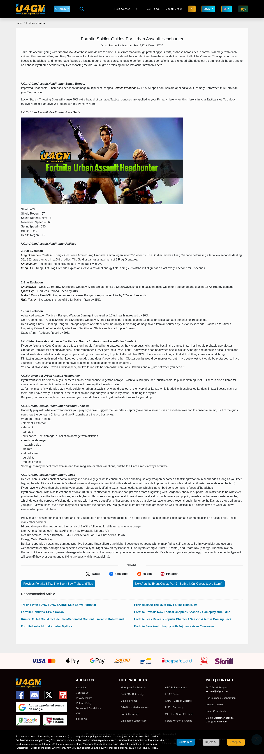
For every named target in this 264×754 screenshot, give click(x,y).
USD (207, 8)
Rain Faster (28, 299)
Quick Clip (27, 291)
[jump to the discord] (34, 695)
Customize (186, 742)
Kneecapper (29, 263)
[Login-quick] (192, 9)
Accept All (236, 742)
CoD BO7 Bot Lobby (132, 694)
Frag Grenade (30, 255)
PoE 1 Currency (174, 707)
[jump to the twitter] (48, 695)
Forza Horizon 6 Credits (178, 720)
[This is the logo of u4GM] (30, 9)
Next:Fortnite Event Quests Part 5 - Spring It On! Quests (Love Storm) (178, 583)
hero (159, 65)
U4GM (219, 704)
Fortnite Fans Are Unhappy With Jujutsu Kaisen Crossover (174, 626)
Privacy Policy (84, 697)
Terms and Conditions (88, 708)
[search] (81, 9)
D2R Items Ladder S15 (134, 720)
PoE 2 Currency (130, 714)
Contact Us (82, 692)
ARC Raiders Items (176, 687)
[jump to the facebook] (20, 695)
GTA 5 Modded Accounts (135, 707)
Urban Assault (67, 52)
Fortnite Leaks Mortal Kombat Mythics (47, 626)
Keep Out (27, 268)
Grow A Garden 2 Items (178, 700)
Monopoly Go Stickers (133, 687)
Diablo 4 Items (129, 700)
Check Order (174, 8)
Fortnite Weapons (125, 88)
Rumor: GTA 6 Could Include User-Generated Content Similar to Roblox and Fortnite (75, 619)
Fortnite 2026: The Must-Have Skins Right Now (165, 604)
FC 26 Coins (172, 694)
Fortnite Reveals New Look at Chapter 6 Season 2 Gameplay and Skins (182, 612)
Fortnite (30, 23)
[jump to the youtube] (63, 695)
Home (19, 23)
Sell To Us (153, 8)
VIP (138, 8)
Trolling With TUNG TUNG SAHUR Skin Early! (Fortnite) (58, 604)
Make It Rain (29, 295)
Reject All (211, 742)
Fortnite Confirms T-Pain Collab (42, 612)
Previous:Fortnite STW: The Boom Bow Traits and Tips (58, 583)
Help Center (122, 8)
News (41, 23)
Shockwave (28, 286)
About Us (81, 687)
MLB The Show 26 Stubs (179, 714)
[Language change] (226, 9)
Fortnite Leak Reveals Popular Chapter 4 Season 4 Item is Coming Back (182, 619)
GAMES (61, 8)
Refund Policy (84, 703)
